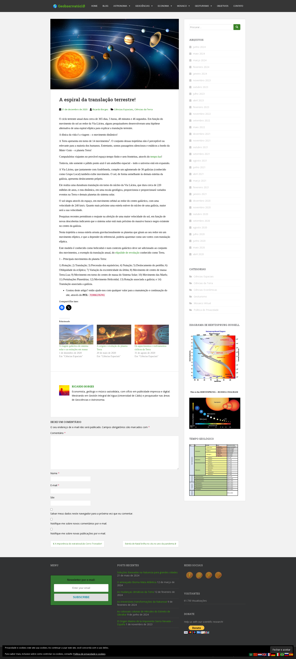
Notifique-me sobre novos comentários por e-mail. (78, 523)
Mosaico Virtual (202, 303)
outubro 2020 (200, 214)
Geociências (142, 6)
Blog (105, 6)
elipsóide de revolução (127, 252)
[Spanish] (291, 654)
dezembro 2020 (202, 200)
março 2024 (199, 60)
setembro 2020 (201, 220)
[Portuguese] (282, 654)
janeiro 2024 (200, 73)
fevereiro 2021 (201, 187)
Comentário (58, 433)
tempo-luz (155, 156)
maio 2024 (199, 53)
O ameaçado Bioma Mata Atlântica (136, 582)
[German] (273, 654)
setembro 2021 (201, 153)
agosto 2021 (200, 160)
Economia (163, 6)
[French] (269, 654)
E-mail (54, 485)
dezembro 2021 (202, 133)
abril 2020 (198, 254)
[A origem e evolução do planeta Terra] (114, 334)
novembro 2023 (202, 80)
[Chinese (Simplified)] (255, 654)
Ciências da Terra (143, 109)
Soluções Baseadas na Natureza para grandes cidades (147, 572)
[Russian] (287, 654)
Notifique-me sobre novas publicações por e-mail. (78, 533)
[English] (264, 654)
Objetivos (222, 6)
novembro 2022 (202, 113)
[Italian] (278, 654)
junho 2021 (199, 167)
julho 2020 (199, 234)
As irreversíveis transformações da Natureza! (142, 601)
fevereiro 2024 (201, 67)
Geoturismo (202, 6)
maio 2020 (199, 247)
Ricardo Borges (100, 109)
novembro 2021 (202, 140)
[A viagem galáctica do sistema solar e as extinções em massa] (76, 334)
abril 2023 (198, 100)
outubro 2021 (200, 147)
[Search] (236, 27)
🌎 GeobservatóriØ (69, 6)
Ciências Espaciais (123, 109)
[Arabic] (251, 654)
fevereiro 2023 (201, 107)
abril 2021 (198, 174)
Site (52, 497)
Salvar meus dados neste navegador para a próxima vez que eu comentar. (91, 513)
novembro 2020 (202, 207)
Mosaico (182, 6)
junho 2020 (199, 240)
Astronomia (120, 6)
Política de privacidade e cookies (89, 653)
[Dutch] (260, 654)
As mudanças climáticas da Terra (135, 592)
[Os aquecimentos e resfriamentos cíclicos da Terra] (152, 334)
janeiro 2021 (200, 194)
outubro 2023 (200, 87)
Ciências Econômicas (205, 289)
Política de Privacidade (206, 309)
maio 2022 (199, 127)
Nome (54, 473)
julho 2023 (199, 93)
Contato (238, 6)
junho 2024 (199, 47)
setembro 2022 (201, 120)
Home (94, 6)
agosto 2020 (200, 227)
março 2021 (199, 180)
